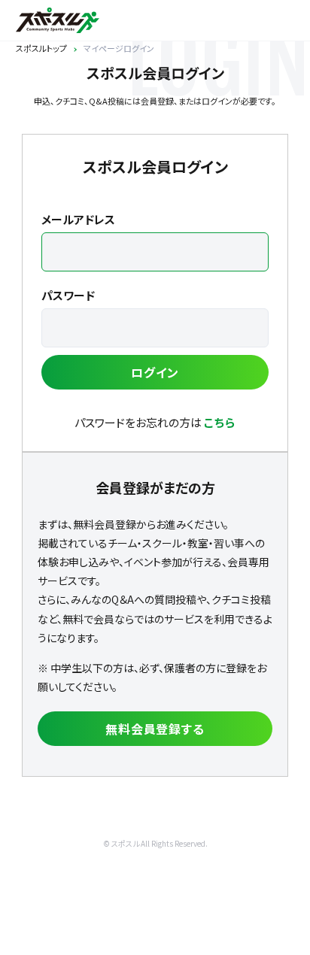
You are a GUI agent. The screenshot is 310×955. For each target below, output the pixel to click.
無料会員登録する (154, 729)
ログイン (154, 372)
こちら (220, 422)
